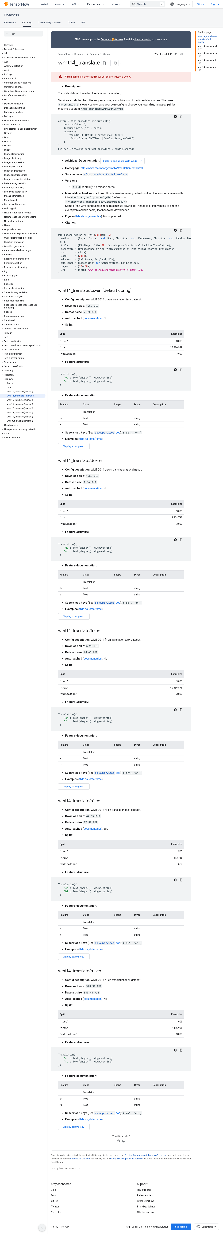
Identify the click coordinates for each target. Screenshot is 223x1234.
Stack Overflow (145, 1201)
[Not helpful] (181, 54)
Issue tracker (144, 1189)
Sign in (215, 4)
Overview (10, 22)
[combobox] (147, 4)
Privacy (65, 1226)
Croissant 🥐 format (112, 39)
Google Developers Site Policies (126, 1158)
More (115, 4)
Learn (57, 4)
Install (44, 4)
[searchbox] (23, 34)
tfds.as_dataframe (90, 439)
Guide (71, 22)
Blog (53, 1189)
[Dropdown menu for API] (80, 4)
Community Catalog (49, 22)
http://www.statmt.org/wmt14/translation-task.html (112, 168)
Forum (54, 1195)
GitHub (201, 4)
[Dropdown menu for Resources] (104, 4)
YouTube (56, 1212)
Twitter (55, 1206)
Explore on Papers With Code (123, 160)
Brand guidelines (146, 1206)
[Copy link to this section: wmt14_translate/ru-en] (104, 971)
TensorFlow (64, 54)
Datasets (11, 15)
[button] (22, 49)
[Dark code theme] (175, 116)
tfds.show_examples (88, 216)
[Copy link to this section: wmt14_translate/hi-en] (103, 801)
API (74, 4)
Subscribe (181, 1226)
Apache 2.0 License (80, 1158)
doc (107, 432)
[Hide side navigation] (42, 1227)
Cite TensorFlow (146, 1212)
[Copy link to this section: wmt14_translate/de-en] (105, 461)
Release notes (145, 1195)
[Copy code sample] (181, 116)
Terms (54, 1226)
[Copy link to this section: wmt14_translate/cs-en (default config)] (135, 291)
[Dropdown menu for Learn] (64, 4)
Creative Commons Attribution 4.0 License (146, 1155)
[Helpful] (176, 54)
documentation (142, 39)
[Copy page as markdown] (115, 63)
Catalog (27, 22)
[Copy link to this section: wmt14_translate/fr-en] (103, 631)
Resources (93, 4)
